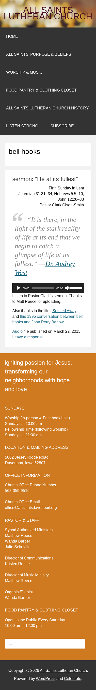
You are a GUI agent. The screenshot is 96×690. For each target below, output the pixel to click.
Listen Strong (22, 126)
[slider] (75, 287)
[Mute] (67, 288)
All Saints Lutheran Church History (47, 108)
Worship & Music (24, 72)
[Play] (18, 288)
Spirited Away (64, 311)
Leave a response (28, 337)
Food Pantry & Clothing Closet (41, 90)
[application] (48, 288)
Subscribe (62, 126)
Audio (17, 331)
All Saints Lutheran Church (48, 13)
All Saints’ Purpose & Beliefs (38, 54)
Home (12, 36)
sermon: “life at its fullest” (45, 179)
